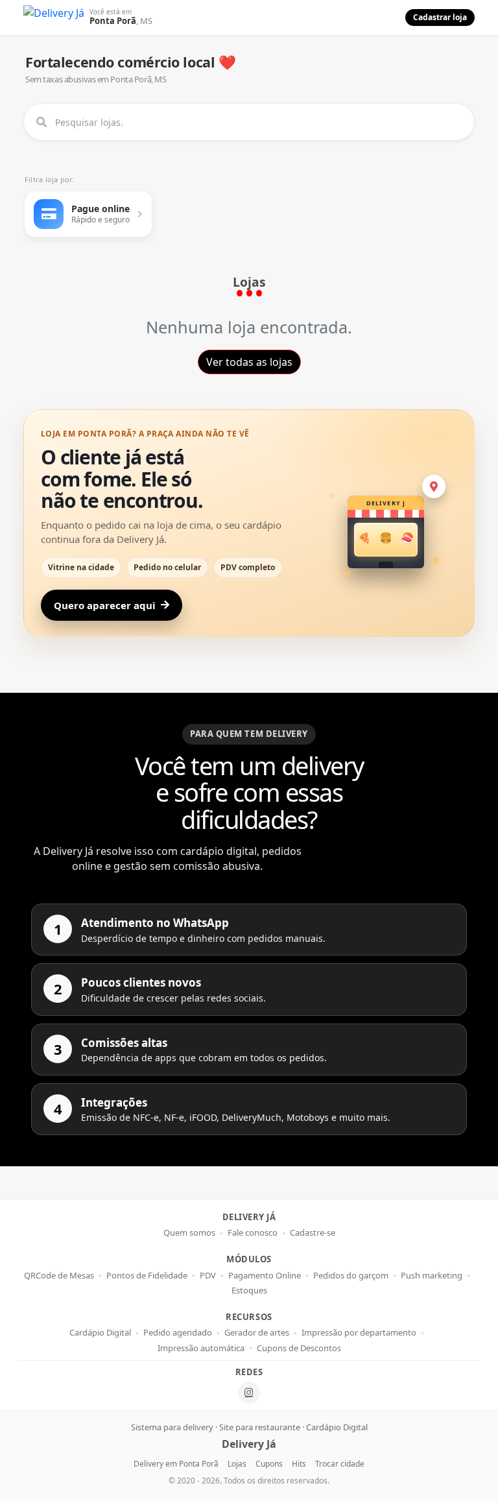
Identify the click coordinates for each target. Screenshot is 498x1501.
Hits (299, 1463)
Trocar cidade (339, 1463)
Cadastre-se (312, 1232)
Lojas (237, 1463)
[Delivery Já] (53, 17)
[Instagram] (249, 1393)
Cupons (269, 1463)
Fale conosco (253, 1232)
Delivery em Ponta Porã (176, 1463)
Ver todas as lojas (249, 362)
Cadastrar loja (440, 17)
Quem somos (189, 1232)
